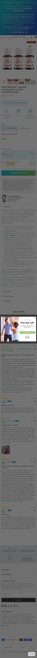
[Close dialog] (35, 318)
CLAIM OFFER (27, 332)
